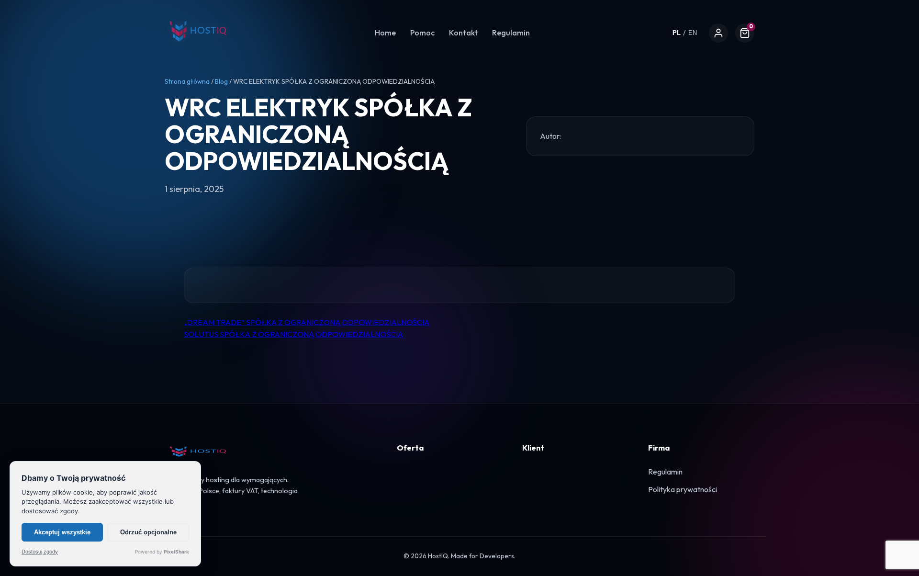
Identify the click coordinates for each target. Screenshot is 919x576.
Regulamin (511, 32)
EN (692, 32)
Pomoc (422, 32)
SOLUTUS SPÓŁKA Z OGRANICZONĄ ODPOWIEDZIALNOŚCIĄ (293, 334)
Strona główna (187, 81)
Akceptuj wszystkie (62, 532)
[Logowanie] (718, 33)
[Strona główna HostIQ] (198, 47)
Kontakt (463, 32)
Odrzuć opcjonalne (148, 532)
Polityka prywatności (682, 489)
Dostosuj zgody (40, 551)
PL (676, 32)
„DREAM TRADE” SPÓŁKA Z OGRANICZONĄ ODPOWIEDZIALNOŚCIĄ (306, 322)
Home (385, 32)
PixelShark (176, 551)
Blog (221, 81)
